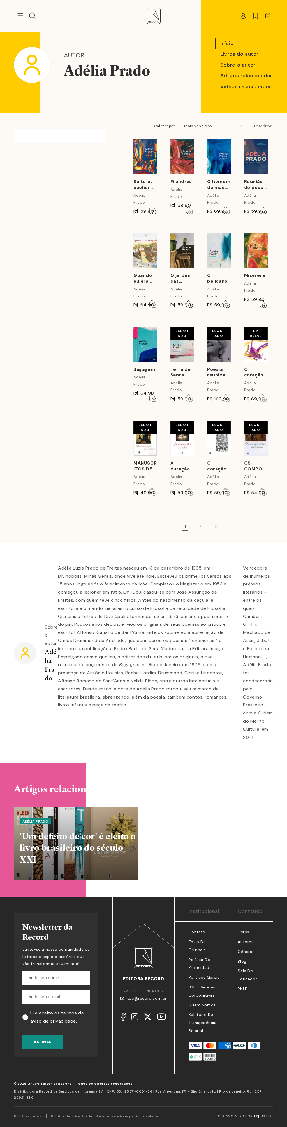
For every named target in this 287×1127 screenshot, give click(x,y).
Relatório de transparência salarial (203, 1022)
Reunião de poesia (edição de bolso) (255, 185)
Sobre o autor (238, 65)
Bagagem (144, 369)
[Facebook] (123, 1018)
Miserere (254, 275)
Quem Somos (202, 1004)
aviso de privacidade (53, 1021)
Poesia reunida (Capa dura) (216, 372)
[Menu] (20, 16)
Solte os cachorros (144, 185)
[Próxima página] (215, 527)
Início (227, 43)
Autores (245, 941)
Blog (242, 961)
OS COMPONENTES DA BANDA (255, 466)
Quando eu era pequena (143, 278)
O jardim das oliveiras (180, 278)
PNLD (243, 988)
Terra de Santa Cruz (180, 372)
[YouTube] (161, 1018)
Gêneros (246, 951)
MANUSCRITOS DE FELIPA (145, 466)
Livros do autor (239, 54)
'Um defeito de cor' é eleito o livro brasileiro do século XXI (78, 848)
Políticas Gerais (204, 977)
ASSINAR (43, 1041)
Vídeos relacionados (246, 86)
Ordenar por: (165, 126)
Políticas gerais (28, 1116)
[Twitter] (147, 1018)
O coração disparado (254, 372)
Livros (243, 931)
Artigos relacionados (246, 75)
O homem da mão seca (218, 185)
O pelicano (217, 278)
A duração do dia (180, 466)
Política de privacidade (71, 1116)
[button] (32, 16)
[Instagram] (134, 1018)
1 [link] (185, 526)
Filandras (181, 181)
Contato (197, 931)
